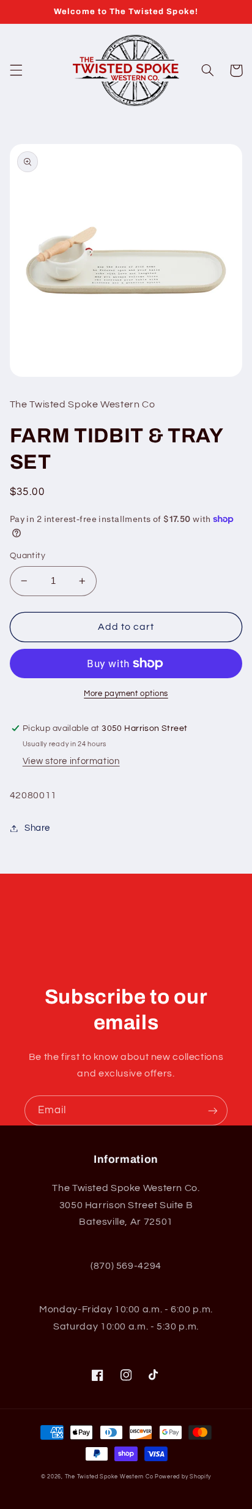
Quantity (27, 555)
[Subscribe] (213, 1110)
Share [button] (37, 828)
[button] (16, 70)
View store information (71, 761)
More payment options (126, 694)
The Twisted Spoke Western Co (109, 1477)
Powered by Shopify (183, 1477)
